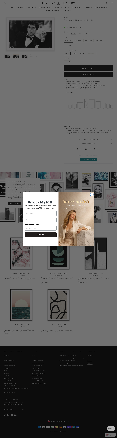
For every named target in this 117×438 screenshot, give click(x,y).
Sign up (40, 235)
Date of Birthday (32, 224)
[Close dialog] (91, 194)
